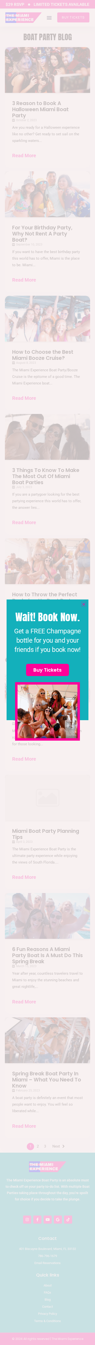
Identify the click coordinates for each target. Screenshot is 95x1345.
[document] (47, 672)
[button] (84, 604)
